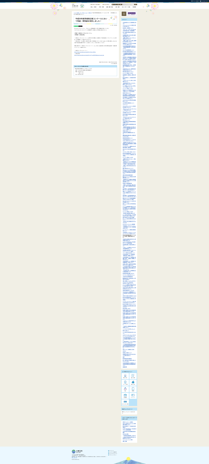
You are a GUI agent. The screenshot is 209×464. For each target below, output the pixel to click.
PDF (119, 4)
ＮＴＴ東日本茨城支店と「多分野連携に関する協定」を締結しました (129, 215)
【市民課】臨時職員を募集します (129, 213)
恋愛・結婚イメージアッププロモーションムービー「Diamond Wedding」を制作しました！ (129, 282)
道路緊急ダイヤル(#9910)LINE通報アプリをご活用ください (129, 44)
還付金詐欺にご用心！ (127, 308)
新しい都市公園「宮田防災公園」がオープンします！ (129, 361)
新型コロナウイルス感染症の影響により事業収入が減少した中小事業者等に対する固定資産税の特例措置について (129, 171)
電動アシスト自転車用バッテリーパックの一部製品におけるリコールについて (129, 192)
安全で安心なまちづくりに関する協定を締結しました (129, 201)
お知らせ (90, 12)
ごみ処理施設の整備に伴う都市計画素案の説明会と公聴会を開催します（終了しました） (129, 268)
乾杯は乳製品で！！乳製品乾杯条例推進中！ (129, 78)
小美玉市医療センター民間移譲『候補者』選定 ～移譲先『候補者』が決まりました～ (129, 258)
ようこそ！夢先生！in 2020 (128, 157)
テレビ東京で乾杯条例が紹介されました (129, 333)
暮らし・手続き (93, 7)
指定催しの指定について (127, 352)
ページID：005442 (113, 25)
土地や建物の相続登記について (128, 102)
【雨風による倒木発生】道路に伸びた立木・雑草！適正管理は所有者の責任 (129, 186)
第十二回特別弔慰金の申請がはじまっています (129, 33)
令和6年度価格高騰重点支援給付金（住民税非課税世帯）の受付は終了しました (129, 47)
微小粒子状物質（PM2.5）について (129, 304)
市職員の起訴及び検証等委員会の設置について (129, 125)
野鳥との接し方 (125, 330)
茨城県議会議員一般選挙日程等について (129, 245)
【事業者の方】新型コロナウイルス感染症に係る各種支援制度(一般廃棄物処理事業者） (129, 143)
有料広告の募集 (125, 434)
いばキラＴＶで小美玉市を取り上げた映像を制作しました (129, 321)
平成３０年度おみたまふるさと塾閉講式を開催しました (129, 424)
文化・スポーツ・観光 (126, 7)
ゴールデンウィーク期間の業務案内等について (129, 230)
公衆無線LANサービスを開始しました (129, 324)
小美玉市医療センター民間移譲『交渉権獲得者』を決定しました (129, 262)
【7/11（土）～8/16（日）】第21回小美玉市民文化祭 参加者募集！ (129, 30)
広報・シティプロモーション (82, 12)
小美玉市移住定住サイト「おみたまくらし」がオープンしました (129, 140)
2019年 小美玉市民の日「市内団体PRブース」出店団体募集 (129, 242)
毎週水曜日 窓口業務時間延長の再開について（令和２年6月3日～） (129, 189)
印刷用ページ (114, 12)
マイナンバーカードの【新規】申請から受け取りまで (129, 26)
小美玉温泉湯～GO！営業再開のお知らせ (129, 23)
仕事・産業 (117, 7)
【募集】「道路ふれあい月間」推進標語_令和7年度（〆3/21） (129, 41)
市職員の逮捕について (127, 131)
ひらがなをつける (205, 1)
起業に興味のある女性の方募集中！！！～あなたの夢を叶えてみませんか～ (129, 218)
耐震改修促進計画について (128, 138)
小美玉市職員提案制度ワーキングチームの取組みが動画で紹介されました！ (129, 339)
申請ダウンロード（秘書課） (128, 422)
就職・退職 (125, 441)
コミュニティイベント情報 (127, 439)
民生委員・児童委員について (128, 28)
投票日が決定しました (127, 93)
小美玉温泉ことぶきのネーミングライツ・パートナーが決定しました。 (129, 233)
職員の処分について (126, 119)
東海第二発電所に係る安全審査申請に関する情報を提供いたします (129, 311)
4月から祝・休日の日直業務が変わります (129, 149)
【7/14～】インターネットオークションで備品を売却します (129, 117)
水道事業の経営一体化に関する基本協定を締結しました (129, 35)
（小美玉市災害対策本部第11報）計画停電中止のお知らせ (129, 438)
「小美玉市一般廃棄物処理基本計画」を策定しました (129, 327)
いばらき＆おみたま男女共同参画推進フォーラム (129, 100)
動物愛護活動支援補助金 (127, 358)
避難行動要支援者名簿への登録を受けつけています (129, 136)
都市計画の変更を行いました (128, 71)
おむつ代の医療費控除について (128, 50)
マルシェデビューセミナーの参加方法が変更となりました (129, 106)
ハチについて (125, 104)
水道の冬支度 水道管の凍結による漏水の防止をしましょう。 (129, 288)
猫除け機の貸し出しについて (128, 168)
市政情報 (134, 7)
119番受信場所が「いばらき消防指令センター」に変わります (129, 342)
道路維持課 (125, 367)
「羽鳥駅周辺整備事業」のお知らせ (129, 435)
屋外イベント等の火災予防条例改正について (129, 204)
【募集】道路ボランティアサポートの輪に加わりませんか (129, 38)
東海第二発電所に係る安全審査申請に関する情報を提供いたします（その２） (129, 314)
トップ (75, 12)
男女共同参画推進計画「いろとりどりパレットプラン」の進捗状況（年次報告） (129, 154)
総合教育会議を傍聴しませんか (128, 273)
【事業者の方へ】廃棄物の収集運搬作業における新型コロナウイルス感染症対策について (129, 180)
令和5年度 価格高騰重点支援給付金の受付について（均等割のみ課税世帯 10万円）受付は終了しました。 (129, 58)
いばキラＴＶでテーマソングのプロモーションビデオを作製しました (129, 335)
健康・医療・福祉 (109, 7)
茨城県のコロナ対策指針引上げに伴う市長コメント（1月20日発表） (129, 91)
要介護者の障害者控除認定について (129, 51)
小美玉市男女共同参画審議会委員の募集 (129, 432)
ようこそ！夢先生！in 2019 (128, 211)
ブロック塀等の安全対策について (129, 252)
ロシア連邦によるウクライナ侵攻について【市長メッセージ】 (129, 86)
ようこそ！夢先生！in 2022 (128, 73)
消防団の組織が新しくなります (128, 290)
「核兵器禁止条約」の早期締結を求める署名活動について (129, 271)
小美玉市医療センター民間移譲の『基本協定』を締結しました (129, 255)
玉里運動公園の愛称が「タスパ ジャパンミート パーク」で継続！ (129, 251)
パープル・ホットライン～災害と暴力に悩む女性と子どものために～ (129, 302)
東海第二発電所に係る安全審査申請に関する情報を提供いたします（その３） (129, 318)
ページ (117, 4)
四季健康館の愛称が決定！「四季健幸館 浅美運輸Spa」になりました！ (129, 66)
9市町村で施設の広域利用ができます (129, 295)
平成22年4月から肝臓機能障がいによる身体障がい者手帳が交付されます (129, 293)
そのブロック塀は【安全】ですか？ (129, 151)
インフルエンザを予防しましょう (129, 329)
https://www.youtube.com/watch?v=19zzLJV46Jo (85, 52)
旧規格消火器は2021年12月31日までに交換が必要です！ (129, 355)
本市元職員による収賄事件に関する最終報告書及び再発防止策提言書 (129, 95)
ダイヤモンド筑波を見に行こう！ (129, 275)
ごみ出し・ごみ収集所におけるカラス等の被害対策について (129, 248)
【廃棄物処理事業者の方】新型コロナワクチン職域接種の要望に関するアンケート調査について (129, 128)
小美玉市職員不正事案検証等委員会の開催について (129, 122)
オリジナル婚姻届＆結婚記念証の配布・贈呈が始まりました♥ (129, 285)
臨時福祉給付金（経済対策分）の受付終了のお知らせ (129, 279)
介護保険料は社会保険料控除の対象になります (129, 306)
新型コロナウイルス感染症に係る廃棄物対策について (129, 177)
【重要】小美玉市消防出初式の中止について (129, 166)
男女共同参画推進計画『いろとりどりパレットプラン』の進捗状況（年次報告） (129, 298)
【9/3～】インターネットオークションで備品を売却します (129, 109)
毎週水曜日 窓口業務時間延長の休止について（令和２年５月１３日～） (130, 196)
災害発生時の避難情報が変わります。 (129, 133)
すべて (114, 4)
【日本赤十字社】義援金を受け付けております (129, 222)
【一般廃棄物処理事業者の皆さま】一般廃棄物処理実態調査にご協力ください (129, 54)
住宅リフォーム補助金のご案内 (128, 349)
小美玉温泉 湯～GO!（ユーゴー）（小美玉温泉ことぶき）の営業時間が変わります (129, 227)
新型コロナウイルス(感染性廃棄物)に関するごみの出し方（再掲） (129, 199)
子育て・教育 (101, 7)
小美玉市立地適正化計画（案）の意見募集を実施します (129, 240)
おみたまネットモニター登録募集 (129, 224)
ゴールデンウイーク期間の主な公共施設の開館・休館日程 (129, 147)
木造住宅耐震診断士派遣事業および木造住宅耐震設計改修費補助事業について (129, 364)
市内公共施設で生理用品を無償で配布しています (129, 115)
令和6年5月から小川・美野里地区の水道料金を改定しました (129, 69)
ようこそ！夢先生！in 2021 (128, 88)
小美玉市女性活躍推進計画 (128, 276)
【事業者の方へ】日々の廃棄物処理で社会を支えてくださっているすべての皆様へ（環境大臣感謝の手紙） (129, 163)
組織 (123, 357)
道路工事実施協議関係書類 (128, 175)
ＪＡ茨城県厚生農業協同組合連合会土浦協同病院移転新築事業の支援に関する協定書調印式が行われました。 (129, 346)
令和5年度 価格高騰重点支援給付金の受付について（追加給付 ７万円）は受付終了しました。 (129, 62)
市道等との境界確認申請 (127, 183)
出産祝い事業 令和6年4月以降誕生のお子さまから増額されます (129, 264)
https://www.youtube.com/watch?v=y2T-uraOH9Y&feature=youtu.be (89, 55)
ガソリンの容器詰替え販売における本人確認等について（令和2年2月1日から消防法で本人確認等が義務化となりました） (129, 208)
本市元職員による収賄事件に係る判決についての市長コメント (129, 98)
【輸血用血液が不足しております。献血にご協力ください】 (129, 83)
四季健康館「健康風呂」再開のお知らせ (129, 75)
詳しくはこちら (74, 457)
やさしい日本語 (195, 1)
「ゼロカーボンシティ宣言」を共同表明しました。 (129, 81)
